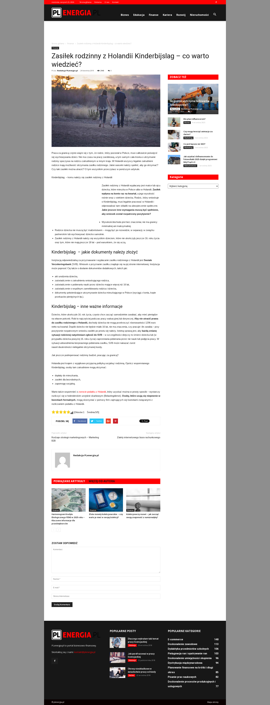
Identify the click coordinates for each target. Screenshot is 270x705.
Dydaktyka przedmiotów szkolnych (188, 648)
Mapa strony (212, 702)
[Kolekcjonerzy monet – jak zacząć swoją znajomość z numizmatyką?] (143, 500)
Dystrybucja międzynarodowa (185, 662)
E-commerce (175, 639)
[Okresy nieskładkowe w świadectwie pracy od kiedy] (117, 672)
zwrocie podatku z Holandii (92, 391)
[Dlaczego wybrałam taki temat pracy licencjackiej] (117, 642)
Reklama (98, 2)
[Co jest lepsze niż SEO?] (174, 147)
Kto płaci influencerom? (194, 119)
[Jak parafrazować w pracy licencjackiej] (117, 657)
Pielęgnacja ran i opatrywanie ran (187, 653)
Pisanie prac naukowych (182, 676)
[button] (214, 14)
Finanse (153, 15)
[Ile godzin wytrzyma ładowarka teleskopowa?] (193, 99)
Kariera (167, 15)
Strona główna (85, 2)
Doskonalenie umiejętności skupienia (190, 658)
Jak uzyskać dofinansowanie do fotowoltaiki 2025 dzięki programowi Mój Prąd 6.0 (200, 159)
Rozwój (181, 15)
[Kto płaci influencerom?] (174, 122)
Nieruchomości (199, 15)
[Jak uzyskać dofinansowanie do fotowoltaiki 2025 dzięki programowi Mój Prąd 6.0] (174, 159)
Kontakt (115, 2)
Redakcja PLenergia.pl (67, 70)
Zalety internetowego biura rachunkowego (138, 437)
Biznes (125, 15)
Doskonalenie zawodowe (182, 644)
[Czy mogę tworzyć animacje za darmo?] (174, 134)
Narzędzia (175, 109)
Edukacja (139, 15)
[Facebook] (216, 2)
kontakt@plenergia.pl (84, 652)
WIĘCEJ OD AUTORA (102, 481)
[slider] (61, 412)
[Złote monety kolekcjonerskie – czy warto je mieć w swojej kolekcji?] (106, 500)
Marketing (188, 138)
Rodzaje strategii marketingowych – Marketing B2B (75, 439)
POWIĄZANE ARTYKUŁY (69, 481)
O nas (107, 2)
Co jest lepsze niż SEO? (194, 144)
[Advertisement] (135, 32)
